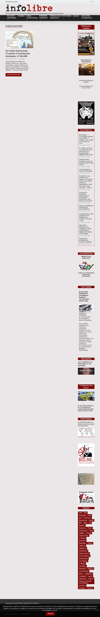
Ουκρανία (82, 525)
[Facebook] (91, 2)
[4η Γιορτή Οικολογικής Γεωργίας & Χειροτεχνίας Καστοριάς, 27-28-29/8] (19, 40)
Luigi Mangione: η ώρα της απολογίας (85, 170)
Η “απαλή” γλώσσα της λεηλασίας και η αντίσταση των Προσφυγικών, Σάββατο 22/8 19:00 (86, 151)
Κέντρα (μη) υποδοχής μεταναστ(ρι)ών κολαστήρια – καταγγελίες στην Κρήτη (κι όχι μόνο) (85, 197)
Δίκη (80, 518)
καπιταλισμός (83, 561)
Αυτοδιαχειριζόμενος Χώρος (86, 81)
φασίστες (90, 588)
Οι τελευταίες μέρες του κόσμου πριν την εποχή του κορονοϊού (86, 423)
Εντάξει (50, 613)
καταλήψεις (82, 566)
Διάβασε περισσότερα (13, 74)
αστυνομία (82, 538)
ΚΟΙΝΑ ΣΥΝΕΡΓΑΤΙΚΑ (32, 17)
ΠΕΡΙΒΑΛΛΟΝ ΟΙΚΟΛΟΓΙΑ (55, 17)
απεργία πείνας (83, 535)
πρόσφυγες (82, 578)
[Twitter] (94, 2)
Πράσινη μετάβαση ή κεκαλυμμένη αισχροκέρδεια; (86, 207)
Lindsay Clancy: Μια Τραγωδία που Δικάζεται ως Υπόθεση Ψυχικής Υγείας (86, 217)
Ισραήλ (91, 520)
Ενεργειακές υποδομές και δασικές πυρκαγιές (85, 240)
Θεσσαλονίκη (83, 520)
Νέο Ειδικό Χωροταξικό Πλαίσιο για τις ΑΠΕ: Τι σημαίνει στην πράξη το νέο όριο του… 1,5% (86, 139)
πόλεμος (90, 578)
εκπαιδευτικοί (83, 551)
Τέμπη (91, 530)
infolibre (23, 59)
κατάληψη (82, 563)
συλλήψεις (82, 588)
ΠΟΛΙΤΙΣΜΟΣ (66, 16)
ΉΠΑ (80, 513)
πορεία (90, 576)
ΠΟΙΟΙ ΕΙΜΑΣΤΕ (86, 60)
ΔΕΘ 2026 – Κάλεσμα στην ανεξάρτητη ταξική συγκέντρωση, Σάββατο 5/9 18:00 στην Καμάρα (85, 229)
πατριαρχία (82, 576)
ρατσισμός (82, 585)
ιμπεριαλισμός (83, 558)
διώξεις (90, 543)
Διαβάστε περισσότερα (83, 349)
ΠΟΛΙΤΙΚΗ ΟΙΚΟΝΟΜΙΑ (11, 17)
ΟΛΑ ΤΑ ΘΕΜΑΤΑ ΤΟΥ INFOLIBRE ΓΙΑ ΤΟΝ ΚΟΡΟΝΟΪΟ (85, 363)
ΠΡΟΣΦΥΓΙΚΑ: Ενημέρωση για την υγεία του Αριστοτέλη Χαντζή (86, 162)
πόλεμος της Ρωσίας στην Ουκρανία (85, 582)
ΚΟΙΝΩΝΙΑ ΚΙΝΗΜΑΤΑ (43, 17)
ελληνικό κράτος (84, 553)
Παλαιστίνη (82, 528)
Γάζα (89, 515)
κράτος (81, 573)
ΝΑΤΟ (85, 523)
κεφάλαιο (90, 568)
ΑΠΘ (85, 513)
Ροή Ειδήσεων (86, 130)
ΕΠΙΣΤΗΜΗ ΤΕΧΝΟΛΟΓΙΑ (87, 17)
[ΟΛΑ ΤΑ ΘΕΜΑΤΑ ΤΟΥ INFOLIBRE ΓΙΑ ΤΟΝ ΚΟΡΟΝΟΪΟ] (86, 374)
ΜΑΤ (80, 523)
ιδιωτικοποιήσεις (84, 556)
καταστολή (82, 568)
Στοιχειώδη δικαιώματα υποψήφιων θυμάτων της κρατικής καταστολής (84, 296)
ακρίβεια (81, 533)
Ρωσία (90, 528)
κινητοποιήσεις (83, 571)
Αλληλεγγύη (82, 515)
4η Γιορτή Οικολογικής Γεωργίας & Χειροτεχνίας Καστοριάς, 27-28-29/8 (18, 53)
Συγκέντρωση (83, 530)
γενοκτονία (82, 540)
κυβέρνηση (88, 573)
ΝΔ (90, 523)
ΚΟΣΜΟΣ (21, 16)
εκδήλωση (82, 545)
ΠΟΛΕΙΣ (76, 16)
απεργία (88, 533)
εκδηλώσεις (82, 548)
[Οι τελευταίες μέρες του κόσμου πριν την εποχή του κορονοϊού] (86, 436)
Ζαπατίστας (87, 518)
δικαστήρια (82, 543)
